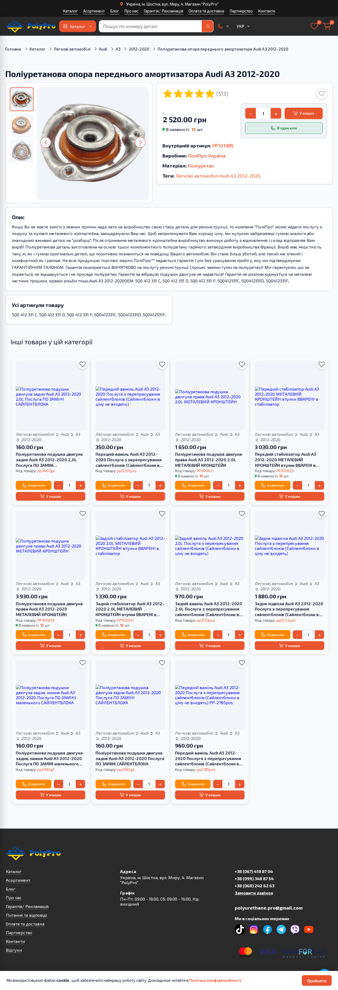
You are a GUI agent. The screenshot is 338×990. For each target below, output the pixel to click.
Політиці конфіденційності (215, 980)
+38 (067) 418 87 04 (254, 871)
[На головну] (31, 26)
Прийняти (316, 980)
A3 (118, 49)
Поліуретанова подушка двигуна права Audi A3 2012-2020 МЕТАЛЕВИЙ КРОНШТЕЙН (49, 609)
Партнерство (241, 10)
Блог (114, 10)
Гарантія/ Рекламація (163, 10)
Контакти (266, 10)
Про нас (131, 10)
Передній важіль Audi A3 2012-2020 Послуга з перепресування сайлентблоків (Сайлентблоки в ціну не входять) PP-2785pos (208, 758)
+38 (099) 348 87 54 (254, 878)
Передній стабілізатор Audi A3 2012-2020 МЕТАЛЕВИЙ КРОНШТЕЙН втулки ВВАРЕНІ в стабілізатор (285, 459)
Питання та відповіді (26, 914)
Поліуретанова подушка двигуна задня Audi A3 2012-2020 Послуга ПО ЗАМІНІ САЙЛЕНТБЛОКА (130, 758)
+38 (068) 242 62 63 (254, 885)
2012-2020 (139, 49)
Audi (103, 49)
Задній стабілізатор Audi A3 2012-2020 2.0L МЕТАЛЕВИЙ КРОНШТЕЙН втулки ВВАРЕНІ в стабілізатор (130, 609)
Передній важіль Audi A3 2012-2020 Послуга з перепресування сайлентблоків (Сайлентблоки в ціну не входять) (129, 459)
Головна (13, 49)
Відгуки (14, 949)
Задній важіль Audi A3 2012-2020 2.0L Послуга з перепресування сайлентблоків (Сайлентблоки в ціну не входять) (208, 609)
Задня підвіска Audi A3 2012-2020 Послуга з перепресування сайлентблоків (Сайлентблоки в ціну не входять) (289, 609)
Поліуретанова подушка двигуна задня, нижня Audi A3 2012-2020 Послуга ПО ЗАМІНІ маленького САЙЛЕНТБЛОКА (49, 758)
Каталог (70, 10)
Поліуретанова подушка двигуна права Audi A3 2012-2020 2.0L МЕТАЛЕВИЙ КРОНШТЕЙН (208, 459)
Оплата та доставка (206, 10)
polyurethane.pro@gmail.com (269, 908)
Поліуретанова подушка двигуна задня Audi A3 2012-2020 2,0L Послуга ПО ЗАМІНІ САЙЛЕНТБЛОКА (49, 459)
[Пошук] (207, 26)
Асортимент (94, 10)
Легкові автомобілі (72, 49)
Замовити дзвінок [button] (254, 892)
